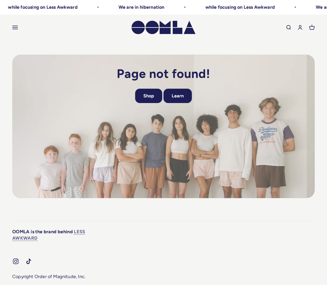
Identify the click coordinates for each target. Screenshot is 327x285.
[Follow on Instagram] (15, 261)
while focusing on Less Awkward (36, 7)
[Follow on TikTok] (28, 261)
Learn (178, 96)
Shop (148, 96)
